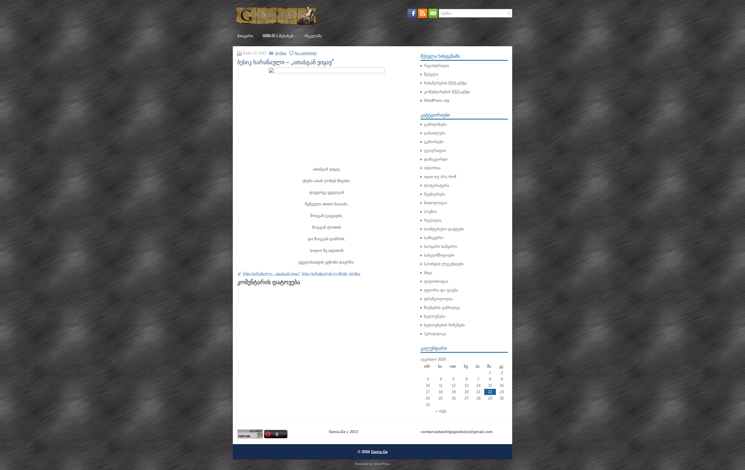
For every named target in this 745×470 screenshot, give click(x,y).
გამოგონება (435, 124)
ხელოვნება (434, 316)
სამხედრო (433, 238)
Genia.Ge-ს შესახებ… (278, 35)
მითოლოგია (435, 203)
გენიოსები (434, 142)
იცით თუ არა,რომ (440, 177)
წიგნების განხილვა (442, 307)
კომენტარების (447, 92)
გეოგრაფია (435, 150)
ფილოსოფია (436, 281)
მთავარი (245, 35)
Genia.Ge (379, 452)
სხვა (428, 272)
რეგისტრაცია (436, 65)
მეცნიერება (434, 194)
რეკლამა (313, 35)
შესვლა (431, 74)
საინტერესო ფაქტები (444, 229)
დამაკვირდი (436, 159)
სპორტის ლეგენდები (444, 264)
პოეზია (280, 53)
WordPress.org (436, 100)
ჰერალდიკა (435, 334)
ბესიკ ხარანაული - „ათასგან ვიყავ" (271, 274)
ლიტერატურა (436, 185)
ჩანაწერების (445, 83)
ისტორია (432, 168)
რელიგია (432, 220)
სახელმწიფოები (439, 255)
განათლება (435, 133)
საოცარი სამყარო (440, 246)
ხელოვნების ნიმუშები (444, 325)
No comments (306, 53)
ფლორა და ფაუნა (441, 290)
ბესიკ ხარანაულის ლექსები (324, 274)
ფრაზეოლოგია (438, 299)
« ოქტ (440, 411)
